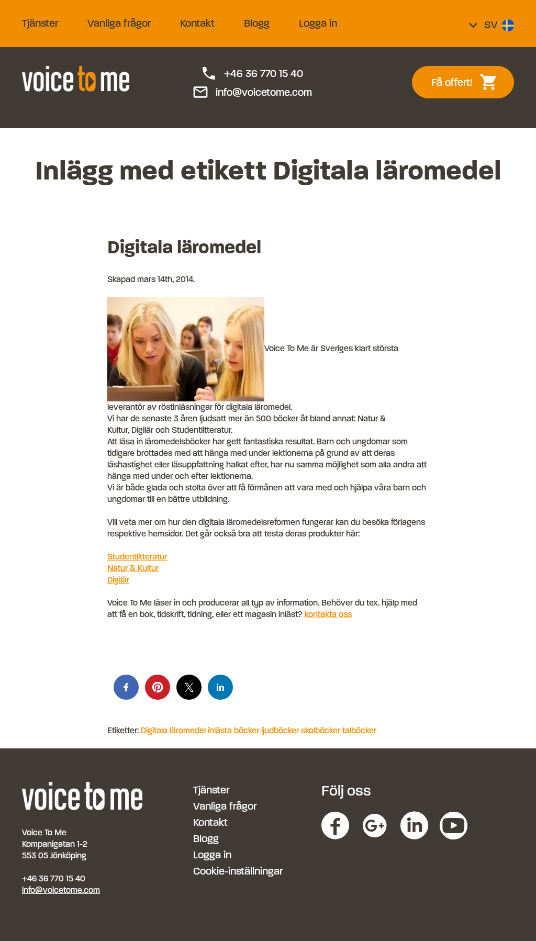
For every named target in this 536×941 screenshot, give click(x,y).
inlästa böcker (233, 730)
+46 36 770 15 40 (251, 74)
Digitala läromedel (184, 247)
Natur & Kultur (133, 568)
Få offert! (470, 82)
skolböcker (320, 730)
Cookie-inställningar (238, 871)
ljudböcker (280, 730)
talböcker (359, 730)
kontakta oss (328, 614)
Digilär (118, 580)
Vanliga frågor (119, 23)
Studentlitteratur (137, 557)
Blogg (257, 23)
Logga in (318, 23)
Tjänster (40, 23)
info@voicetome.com (252, 92)
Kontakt (197, 23)
